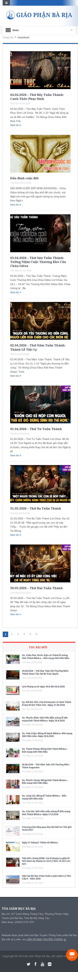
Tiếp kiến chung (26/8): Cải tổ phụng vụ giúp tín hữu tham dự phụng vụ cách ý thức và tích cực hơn (46, 861)
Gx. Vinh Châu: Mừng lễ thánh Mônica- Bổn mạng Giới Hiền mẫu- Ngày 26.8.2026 (47, 735)
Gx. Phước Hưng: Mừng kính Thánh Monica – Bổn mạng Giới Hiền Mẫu (45, 781)
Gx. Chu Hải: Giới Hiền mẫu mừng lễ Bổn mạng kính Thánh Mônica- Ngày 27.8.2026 (46, 813)
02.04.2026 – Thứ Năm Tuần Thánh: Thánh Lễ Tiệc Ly (37, 347)
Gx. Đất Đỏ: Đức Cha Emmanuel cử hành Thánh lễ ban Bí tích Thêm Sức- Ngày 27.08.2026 (46, 703)
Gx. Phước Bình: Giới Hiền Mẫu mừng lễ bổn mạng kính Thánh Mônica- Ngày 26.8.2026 (45, 719)
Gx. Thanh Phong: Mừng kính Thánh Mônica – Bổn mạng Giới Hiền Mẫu (45, 750)
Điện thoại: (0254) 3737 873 (18, 922)
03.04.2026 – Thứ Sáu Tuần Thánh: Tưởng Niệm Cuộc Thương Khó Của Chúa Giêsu (38, 262)
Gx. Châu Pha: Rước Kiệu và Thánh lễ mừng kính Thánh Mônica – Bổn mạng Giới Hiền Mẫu (45, 656)
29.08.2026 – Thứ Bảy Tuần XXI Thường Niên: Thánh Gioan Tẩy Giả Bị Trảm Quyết (45, 672)
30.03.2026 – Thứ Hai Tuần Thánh (36, 588)
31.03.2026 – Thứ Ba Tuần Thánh (35, 508)
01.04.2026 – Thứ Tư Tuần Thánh (36, 429)
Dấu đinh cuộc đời (24, 178)
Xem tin (15, 125)
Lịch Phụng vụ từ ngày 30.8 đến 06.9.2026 (43, 686)
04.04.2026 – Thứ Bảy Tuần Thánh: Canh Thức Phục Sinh (37, 97)
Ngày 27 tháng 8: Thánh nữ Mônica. (40, 842)
